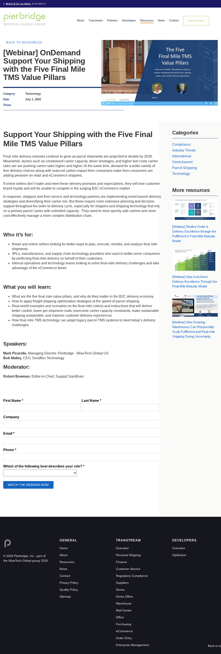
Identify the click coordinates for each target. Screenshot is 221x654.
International (181, 156)
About (80, 20)
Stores (120, 589)
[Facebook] (32, 105)
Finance (121, 562)
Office (120, 617)
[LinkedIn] (27, 105)
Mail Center (124, 610)
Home (64, 548)
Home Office (124, 596)
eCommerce (124, 631)
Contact (174, 20)
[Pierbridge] (24, 18)
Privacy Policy (69, 582)
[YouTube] (24, 571)
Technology (181, 173)
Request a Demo (196, 20)
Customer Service (128, 569)
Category (9, 93)
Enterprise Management (132, 645)
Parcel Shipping (184, 168)
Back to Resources (24, 42)
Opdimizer (179, 555)
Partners (112, 20)
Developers (129, 20)
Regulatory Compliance (132, 575)
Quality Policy (69, 589)
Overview (122, 548)
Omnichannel (182, 162)
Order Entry (124, 638)
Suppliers (122, 582)
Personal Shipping (128, 555)
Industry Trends (184, 150)
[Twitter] (35, 105)
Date (6, 99)
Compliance (181, 144)
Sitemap (65, 596)
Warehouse (123, 603)
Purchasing (123, 624)
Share (7, 105)
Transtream (95, 20)
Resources (147, 20)
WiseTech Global (18, 4)
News (161, 20)
